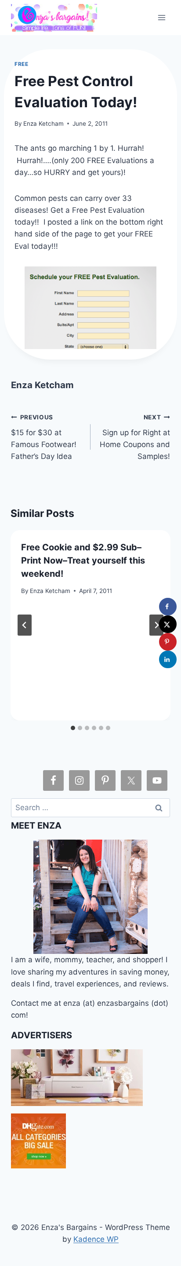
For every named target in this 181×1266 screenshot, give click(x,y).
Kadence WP (96, 1239)
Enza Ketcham (43, 123)
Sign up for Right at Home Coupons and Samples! (135, 437)
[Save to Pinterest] (168, 642)
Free (21, 64)
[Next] (156, 625)
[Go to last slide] (25, 625)
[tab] (73, 728)
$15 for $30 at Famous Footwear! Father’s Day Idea (43, 437)
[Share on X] (168, 624)
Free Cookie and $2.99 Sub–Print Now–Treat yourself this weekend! (83, 560)
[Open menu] (162, 17)
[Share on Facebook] (168, 606)
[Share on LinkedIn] (168, 659)
